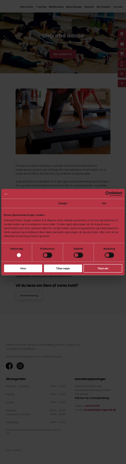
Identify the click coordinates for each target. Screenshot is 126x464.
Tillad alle (102, 268)
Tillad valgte (63, 268)
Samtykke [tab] (22, 203)
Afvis (23, 268)
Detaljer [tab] (63, 203)
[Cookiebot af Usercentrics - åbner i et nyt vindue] (108, 193)
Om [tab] (104, 203)
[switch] (47, 255)
